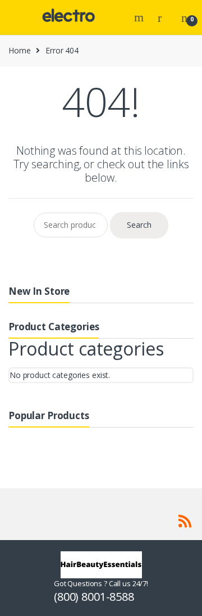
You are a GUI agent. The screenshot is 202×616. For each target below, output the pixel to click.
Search (140, 17)
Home (19, 50)
